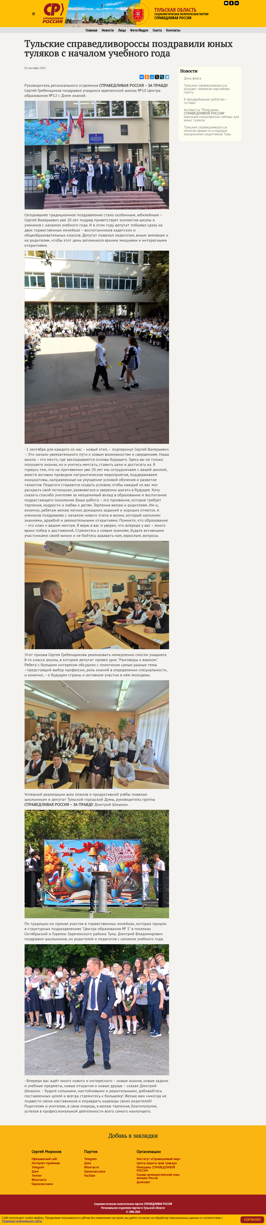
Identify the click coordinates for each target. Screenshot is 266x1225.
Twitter (37, 1175)
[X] (157, 77)
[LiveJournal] (162, 77)
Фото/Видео (139, 30)
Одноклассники (42, 1184)
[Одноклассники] (147, 77)
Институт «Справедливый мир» (158, 1159)
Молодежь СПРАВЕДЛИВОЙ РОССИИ (156, 1169)
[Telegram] (167, 77)
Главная (91, 30)
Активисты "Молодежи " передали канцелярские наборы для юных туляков (209, 115)
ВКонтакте (39, 1179)
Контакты (173, 30)
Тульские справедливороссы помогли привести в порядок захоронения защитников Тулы (205, 131)
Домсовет (144, 1182)
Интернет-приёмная (46, 1163)
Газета (157, 30)
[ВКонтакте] (142, 77)
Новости (108, 30)
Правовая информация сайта (22, 1221)
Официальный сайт (45, 1159)
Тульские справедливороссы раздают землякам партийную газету (205, 89)
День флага (190, 79)
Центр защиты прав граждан (157, 1163)
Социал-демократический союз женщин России (158, 1176)
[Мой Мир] (152, 77)
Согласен (252, 1219)
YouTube (89, 1175)
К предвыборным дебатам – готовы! (203, 101)
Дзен (35, 1171)
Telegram (38, 1167)
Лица (122, 30)
